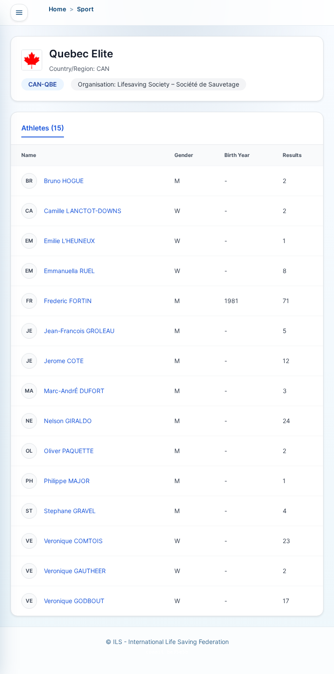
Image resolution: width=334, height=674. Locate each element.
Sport (85, 9)
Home (57, 9)
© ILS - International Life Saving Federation (167, 641)
